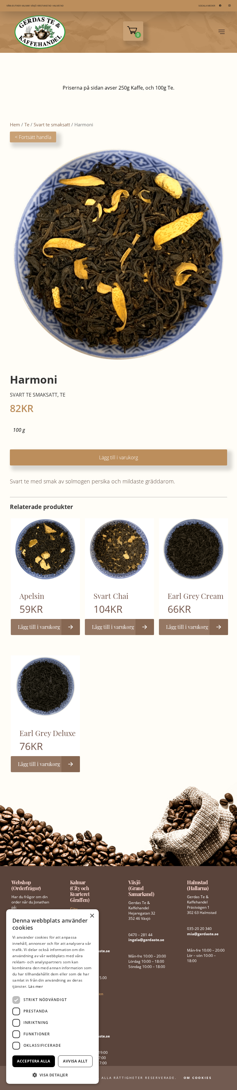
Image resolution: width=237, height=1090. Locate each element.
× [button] (91, 916)
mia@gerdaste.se (202, 933)
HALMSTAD (58, 5)
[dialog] (52, 996)
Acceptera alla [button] (33, 1061)
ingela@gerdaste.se (146, 939)
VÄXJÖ (33, 5)
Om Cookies (198, 1077)
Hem (15, 124)
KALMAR (26, 5)
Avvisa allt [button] (75, 1061)
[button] (52, 1074)
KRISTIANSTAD (44, 5)
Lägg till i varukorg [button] (39, 627)
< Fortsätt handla (33, 137)
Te (26, 124)
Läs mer (35, 986)
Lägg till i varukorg (118, 457)
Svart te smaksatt (52, 124)
